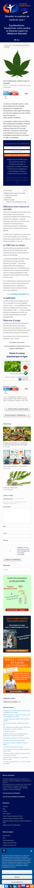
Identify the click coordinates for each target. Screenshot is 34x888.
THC (26, 400)
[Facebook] (4, 93)
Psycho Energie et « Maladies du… (17, 415)
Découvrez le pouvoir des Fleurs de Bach (14, 740)
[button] (31, 851)
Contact (5, 811)
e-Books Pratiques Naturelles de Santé (13, 818)
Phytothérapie (12, 397)
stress (23, 400)
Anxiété (5, 398)
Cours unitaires (7, 813)
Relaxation (18, 400)
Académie (5, 806)
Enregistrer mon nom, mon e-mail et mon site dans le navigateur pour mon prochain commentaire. (23, 551)
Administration (6, 835)
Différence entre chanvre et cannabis (14, 193)
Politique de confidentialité (10, 843)
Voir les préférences (17, 882)
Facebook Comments (18, 498)
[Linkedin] (7, 93)
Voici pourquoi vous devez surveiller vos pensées (16, 738)
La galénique (8, 197)
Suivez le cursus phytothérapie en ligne (16, 202)
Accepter (17, 872)
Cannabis (10, 398)
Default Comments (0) (8, 498)
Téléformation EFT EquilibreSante (11, 825)
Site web (5, 540)
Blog (10, 45)
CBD (15, 398)
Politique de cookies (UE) (9, 845)
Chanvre (19, 398)
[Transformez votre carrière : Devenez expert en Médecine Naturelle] (17, 8)
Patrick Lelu (22, 85)
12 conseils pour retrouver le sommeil (13, 747)
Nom (4, 526)
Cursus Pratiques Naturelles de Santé (12, 816)
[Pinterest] (17, 93)
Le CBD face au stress (10, 195)
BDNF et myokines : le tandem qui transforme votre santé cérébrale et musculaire (16, 715)
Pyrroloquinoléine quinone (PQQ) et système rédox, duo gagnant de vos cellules (16, 711)
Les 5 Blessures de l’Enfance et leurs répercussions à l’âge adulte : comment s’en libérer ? (17, 728)
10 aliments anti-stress (9, 731)
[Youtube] (14, 93)
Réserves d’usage (9, 200)
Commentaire (7, 507)
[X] (11, 93)
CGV (4, 838)
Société (18, 397)
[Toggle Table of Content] (24, 190)
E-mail (5, 533)
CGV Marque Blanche (8, 840)
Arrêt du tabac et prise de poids (17, 409)
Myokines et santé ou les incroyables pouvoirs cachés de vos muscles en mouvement (15, 734)
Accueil (6, 45)
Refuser (17, 877)
